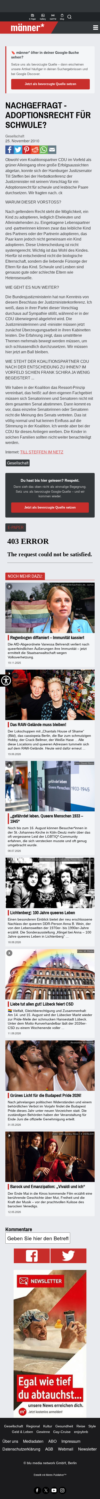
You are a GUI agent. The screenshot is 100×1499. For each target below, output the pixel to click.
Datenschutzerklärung (21, 1449)
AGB (49, 1449)
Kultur (47, 1426)
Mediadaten (33, 1441)
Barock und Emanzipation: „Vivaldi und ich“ (47, 1186)
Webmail (65, 1449)
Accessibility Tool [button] (6, 680)
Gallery (43, 16)
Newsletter (87, 1449)
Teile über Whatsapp (43, 149)
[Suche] (69, 16)
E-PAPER (16, 527)
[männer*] (29, 27)
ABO (52, 1441)
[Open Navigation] (77, 27)
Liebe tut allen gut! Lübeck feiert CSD (42, 1004)
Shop (62, 16)
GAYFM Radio (53, 16)
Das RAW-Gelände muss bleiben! (38, 725)
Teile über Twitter (18, 149)
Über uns (10, 1441)
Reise (80, 1426)
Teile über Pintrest (26, 149)
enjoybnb (81, 1432)
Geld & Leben (22, 1432)
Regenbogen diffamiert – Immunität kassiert (47, 638)
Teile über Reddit (35, 149)
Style (92, 1426)
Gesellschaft (14, 135)
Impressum (70, 1441)
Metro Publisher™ (56, 1475)
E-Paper (32, 16)
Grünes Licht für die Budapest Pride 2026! (45, 1095)
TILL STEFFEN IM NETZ (41, 452)
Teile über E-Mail (52, 149)
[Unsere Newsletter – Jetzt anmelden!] (50, 1344)
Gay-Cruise (62, 1432)
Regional (33, 1426)
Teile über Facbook (9, 149)
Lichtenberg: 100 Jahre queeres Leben (42, 913)
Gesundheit (64, 1426)
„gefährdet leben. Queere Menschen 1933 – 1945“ (46, 819)
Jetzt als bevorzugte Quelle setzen (50, 84)
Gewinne (43, 1432)
